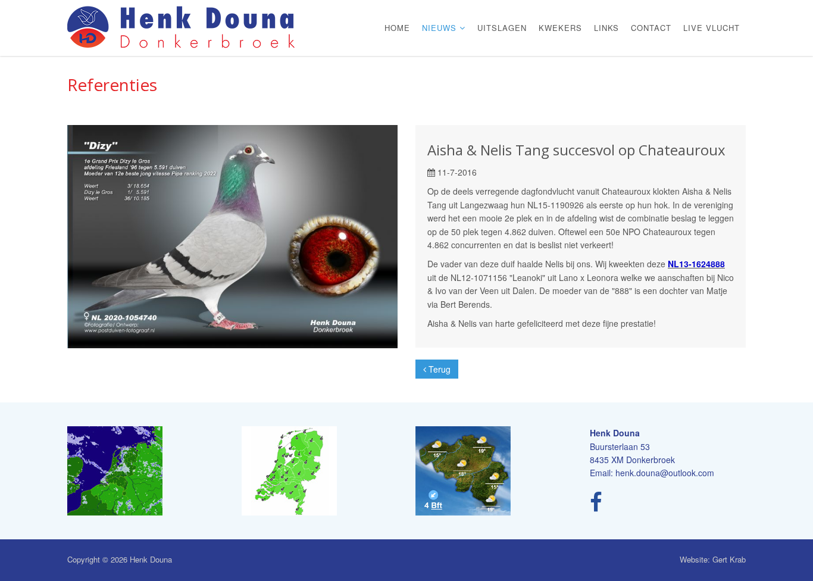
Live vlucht (711, 27)
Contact (651, 27)
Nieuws (440, 27)
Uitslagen (502, 27)
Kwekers (560, 27)
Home (397, 27)
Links (606, 27)
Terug (438, 369)
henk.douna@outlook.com (664, 473)
